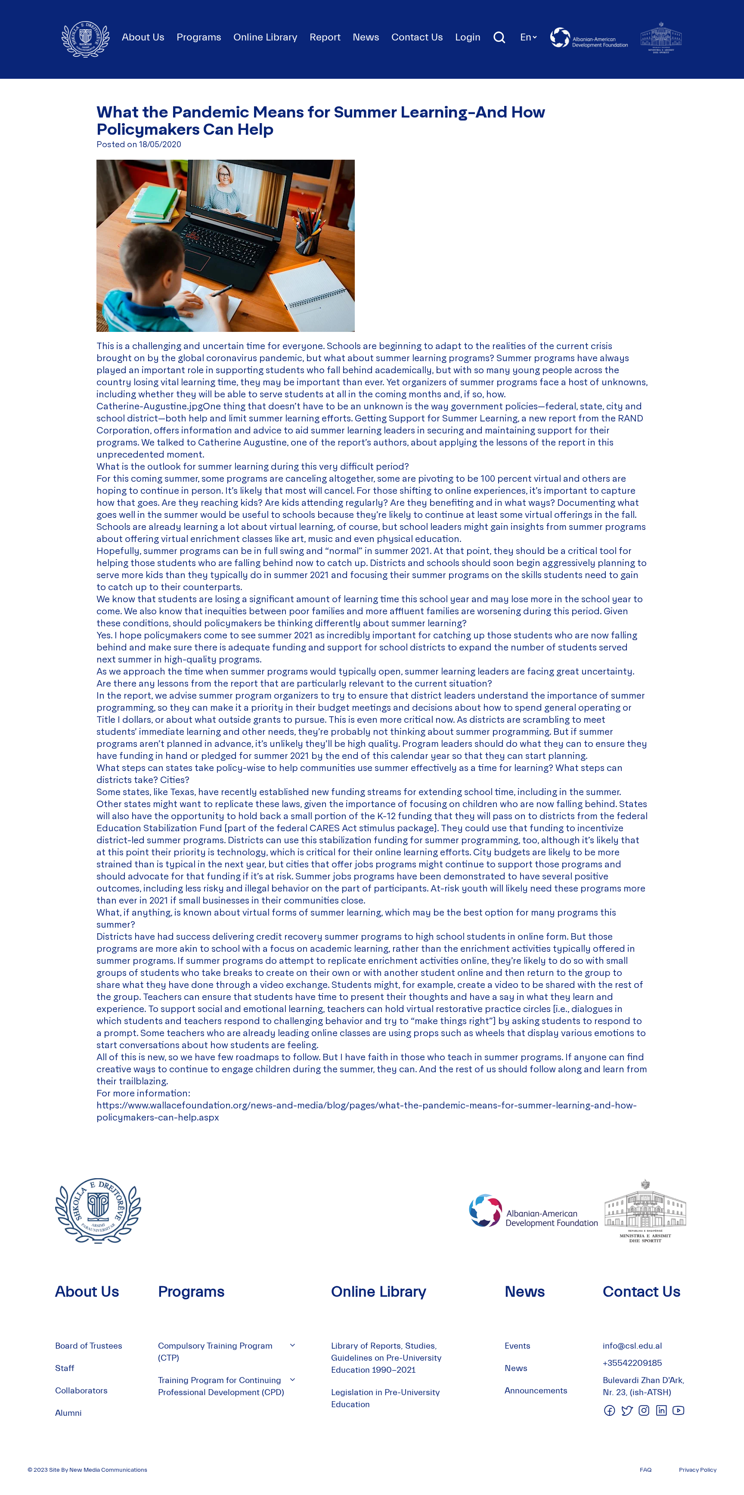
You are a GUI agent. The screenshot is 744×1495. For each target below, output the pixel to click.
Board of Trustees (88, 1346)
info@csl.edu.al (632, 1346)
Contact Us (417, 37)
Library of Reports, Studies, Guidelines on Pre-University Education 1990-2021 (386, 1358)
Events (517, 1346)
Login (467, 37)
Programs (199, 37)
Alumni (68, 1413)
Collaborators (81, 1391)
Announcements (536, 1391)
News (366, 37)
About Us (143, 37)
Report (325, 37)
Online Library (265, 37)
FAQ (645, 1470)
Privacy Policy (697, 1470)
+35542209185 (632, 1363)
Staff (64, 1368)
